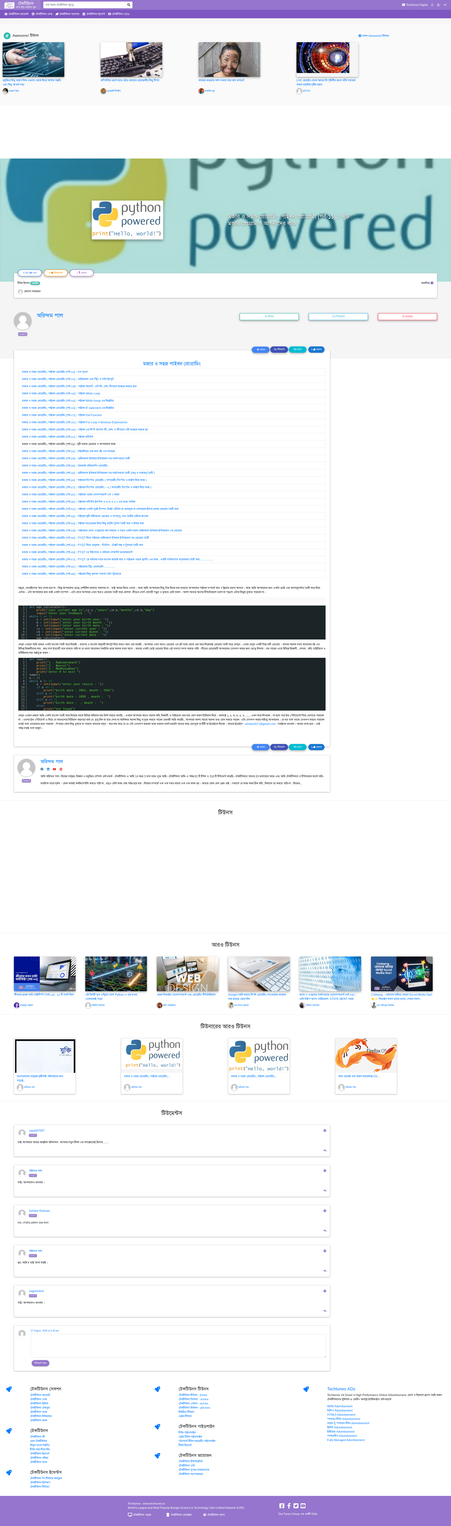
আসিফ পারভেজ (312, 1005)
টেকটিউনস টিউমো (39, 1487)
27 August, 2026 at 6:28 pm (45, 1330)
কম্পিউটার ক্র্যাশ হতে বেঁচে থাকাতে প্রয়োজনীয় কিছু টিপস (130, 80)
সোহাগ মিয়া (14, 91)
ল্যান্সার (69, 14)
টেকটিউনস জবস (38, 1420)
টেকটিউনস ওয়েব (141, 1515)
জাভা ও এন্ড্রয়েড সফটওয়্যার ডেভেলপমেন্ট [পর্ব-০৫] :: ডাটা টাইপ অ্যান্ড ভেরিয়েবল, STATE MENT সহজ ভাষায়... (327, 999)
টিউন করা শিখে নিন (40, 1449)
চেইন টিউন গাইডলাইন (190, 1437)
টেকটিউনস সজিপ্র (39, 1458)
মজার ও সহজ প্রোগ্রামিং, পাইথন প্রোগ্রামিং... (147, 1076)
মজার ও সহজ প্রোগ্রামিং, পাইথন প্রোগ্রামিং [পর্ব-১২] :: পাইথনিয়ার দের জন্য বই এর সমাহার (68, 451)
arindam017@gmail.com (260, 724)
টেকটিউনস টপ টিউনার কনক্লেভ (46, 1478)
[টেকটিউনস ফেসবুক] (281, 1507)
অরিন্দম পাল (50, 315)
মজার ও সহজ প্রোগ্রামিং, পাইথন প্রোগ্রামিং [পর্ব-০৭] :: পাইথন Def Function (62, 415)
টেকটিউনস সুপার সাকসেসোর (194, 1470)
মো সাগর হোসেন (241, 1005)
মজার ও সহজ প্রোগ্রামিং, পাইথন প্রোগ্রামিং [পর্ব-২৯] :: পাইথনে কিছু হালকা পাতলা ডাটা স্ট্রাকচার (71, 574)
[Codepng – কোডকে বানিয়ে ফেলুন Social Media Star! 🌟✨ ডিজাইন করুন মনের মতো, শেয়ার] (402, 974)
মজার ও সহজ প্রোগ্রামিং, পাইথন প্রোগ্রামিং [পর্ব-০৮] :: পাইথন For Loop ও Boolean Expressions (74, 422)
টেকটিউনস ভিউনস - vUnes (193, 1399)
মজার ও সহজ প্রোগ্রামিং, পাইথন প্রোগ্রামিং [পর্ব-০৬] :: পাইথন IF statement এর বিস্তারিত (68, 408)
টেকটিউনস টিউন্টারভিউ (191, 1461)
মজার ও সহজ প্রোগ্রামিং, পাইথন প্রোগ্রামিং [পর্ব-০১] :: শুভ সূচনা (55, 372)
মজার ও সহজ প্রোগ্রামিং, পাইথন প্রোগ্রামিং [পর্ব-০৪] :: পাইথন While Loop (61, 393)
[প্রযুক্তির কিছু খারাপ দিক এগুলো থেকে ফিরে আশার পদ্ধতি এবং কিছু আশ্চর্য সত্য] (33, 59)
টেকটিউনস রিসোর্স (39, 1453)
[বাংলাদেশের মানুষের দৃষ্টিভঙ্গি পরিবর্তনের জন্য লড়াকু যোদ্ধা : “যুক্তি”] (44, 1055)
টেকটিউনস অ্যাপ (216, 1515)
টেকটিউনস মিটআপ (40, 1482)
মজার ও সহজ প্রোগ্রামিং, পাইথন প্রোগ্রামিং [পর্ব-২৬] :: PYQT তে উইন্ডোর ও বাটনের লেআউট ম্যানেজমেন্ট (77, 552)
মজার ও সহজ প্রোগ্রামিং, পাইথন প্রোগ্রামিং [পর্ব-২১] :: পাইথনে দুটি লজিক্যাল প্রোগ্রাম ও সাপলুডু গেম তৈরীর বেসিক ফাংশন (85, 516)
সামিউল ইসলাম (98, 1005)
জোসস (316, 349)
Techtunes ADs (341, 1389)
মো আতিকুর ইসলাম (385, 1005)
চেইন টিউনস (185, 1416)
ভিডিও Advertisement (340, 1410)
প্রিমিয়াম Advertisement (340, 1431)
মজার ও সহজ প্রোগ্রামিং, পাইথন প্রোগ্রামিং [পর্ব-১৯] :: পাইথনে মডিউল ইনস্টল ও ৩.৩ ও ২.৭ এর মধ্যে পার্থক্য (78, 502)
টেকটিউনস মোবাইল (181, 1515)
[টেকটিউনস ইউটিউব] (303, 1507)
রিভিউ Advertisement (339, 1427)
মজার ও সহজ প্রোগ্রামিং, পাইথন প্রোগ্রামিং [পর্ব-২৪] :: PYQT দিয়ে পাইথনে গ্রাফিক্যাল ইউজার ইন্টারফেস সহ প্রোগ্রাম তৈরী (85, 538)
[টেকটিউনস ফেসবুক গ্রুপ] (288, 1507)
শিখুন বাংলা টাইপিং (40, 1445)
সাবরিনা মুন (210, 91)
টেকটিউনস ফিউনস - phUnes (194, 1408)
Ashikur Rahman (39, 1211)
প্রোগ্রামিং (35, 283)
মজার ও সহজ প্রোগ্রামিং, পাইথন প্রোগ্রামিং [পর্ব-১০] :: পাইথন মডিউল (57, 437)
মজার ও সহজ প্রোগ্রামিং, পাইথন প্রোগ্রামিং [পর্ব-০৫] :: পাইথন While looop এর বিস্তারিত (68, 401)
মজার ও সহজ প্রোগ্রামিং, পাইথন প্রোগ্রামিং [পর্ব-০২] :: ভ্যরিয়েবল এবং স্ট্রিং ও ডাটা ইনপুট (68, 379)
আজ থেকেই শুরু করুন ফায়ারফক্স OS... (358, 1076)
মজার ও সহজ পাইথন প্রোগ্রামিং (172, 364)
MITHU (306, 91)
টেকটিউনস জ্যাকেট (40, 1395)
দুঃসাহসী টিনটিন (114, 91)
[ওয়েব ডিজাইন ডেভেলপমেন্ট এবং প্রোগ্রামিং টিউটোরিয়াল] (187, 974)
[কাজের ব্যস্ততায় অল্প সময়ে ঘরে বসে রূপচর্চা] (229, 59)
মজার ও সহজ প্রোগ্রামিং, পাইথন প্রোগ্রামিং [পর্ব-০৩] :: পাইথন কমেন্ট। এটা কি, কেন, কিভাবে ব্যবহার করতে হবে (79, 386)
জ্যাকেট (18, 14)
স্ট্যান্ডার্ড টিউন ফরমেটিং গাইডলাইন (197, 1441)
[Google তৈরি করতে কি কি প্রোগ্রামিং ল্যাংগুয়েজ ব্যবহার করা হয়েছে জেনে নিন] (259, 974)
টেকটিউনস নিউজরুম (41, 1416)
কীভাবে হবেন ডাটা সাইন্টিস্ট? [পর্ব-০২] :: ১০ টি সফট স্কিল (44, 994)
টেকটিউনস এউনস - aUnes (193, 1403)
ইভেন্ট (95, 14)
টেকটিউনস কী (37, 1437)
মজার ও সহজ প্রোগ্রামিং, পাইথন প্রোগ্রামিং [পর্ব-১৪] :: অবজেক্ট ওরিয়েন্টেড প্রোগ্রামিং (65, 465)
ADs (120, 14)
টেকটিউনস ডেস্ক (38, 1399)
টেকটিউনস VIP (187, 1465)
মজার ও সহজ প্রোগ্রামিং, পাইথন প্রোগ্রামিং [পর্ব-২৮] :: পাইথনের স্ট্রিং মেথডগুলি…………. (68, 566)
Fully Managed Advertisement (345, 1440)
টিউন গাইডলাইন (187, 1432)
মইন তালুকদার (169, 1005)
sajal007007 (37, 1130)
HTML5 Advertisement (341, 1415)
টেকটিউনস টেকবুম (40, 1408)
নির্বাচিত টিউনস (186, 1412)
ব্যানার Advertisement (339, 1406)
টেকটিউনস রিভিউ (39, 1403)
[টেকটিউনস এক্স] (295, 1507)
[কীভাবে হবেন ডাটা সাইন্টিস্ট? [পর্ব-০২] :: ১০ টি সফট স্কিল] (45, 974)
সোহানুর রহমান (26, 1005)
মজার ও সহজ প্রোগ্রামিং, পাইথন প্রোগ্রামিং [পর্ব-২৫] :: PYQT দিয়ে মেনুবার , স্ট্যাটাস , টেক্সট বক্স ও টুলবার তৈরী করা (82, 545)
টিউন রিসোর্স (185, 1445)
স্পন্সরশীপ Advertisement (342, 1436)
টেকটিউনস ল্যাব (38, 1412)
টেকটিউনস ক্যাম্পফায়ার (191, 1474)
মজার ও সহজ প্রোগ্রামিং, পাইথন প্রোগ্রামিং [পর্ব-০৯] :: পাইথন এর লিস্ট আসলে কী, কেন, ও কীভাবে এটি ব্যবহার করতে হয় (85, 429)
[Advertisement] (225, 132)
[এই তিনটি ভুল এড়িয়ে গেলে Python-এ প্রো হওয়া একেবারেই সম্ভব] (116, 974)
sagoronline (36, 1291)
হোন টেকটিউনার (38, 1441)
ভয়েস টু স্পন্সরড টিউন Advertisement (348, 1423)
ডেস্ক (44, 14)
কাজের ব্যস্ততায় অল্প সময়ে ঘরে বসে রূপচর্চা (221, 80)
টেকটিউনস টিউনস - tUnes (193, 1395)
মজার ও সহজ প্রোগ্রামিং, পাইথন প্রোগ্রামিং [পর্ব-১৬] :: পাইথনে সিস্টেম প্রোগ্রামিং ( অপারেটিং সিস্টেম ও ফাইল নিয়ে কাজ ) (84, 480)
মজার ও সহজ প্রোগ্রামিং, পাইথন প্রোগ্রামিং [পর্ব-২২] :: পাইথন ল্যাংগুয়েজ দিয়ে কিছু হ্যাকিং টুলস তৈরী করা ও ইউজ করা (83, 523)
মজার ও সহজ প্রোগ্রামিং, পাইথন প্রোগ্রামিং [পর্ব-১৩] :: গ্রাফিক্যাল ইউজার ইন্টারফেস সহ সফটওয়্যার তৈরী (76, 458)
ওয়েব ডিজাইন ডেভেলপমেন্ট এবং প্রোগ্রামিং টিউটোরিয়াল (186, 994)
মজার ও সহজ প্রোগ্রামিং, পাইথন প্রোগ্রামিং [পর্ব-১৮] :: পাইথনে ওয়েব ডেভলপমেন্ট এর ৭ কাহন (70, 494)
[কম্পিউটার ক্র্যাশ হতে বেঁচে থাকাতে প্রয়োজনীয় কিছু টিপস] (131, 59)
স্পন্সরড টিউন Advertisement (343, 1419)
